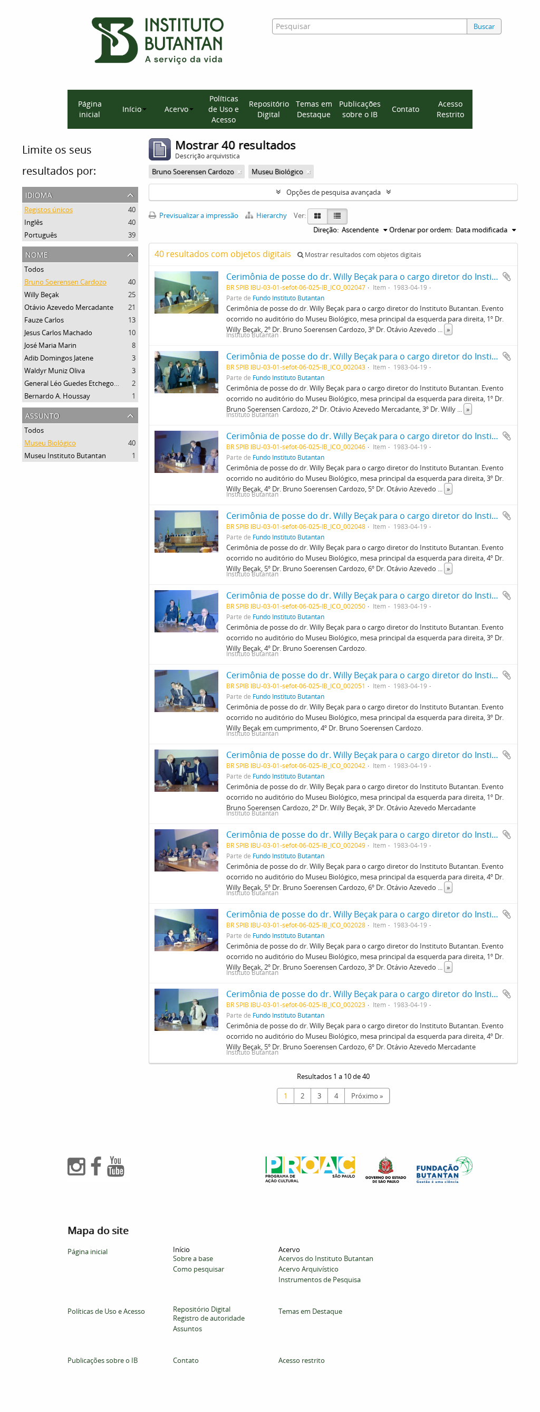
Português (40, 235)
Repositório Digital (269, 109)
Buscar (484, 26)
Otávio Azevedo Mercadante (68, 307)
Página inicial (90, 109)
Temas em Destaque (314, 109)
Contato (405, 109)
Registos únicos (48, 209)
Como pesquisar (198, 1269)
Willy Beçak (41, 294)
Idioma (38, 194)
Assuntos (187, 1328)
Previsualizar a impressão (198, 215)
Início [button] (131, 109)
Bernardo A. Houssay (57, 396)
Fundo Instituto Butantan (288, 297)
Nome (36, 254)
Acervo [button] (176, 109)
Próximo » (367, 1096)
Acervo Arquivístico (308, 1269)
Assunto (42, 415)
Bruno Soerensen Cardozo (65, 282)
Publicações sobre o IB (360, 109)
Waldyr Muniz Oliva (54, 370)
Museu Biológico (50, 443)
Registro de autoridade (209, 1318)
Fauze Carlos (44, 320)
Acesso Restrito (450, 109)
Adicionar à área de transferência (507, 276)
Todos (34, 269)
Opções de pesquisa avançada (333, 192)
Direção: (326, 229)
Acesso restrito (301, 1360)
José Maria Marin (50, 345)
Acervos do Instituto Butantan (325, 1258)
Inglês (33, 222)
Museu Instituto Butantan (65, 455)
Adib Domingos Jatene (58, 358)
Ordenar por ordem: (420, 229)
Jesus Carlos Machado (58, 332)
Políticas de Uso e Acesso (223, 109)
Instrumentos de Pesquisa (319, 1279)
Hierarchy (271, 215)
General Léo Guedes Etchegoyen (75, 383)
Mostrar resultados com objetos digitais (362, 254)
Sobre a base (193, 1258)
